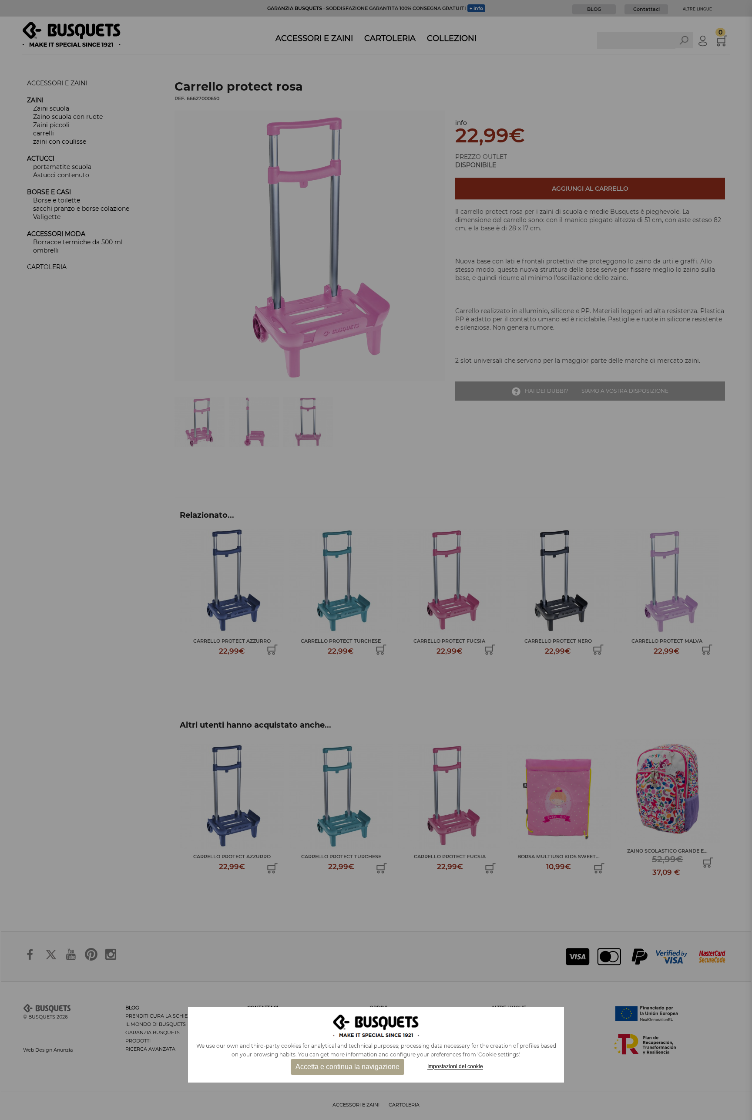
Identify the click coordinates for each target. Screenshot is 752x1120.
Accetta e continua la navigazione (347, 1066)
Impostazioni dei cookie (455, 1067)
